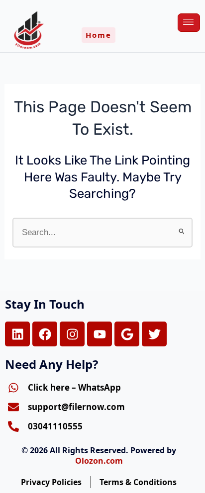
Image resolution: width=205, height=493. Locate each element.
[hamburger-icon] (189, 22)
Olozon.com (99, 460)
